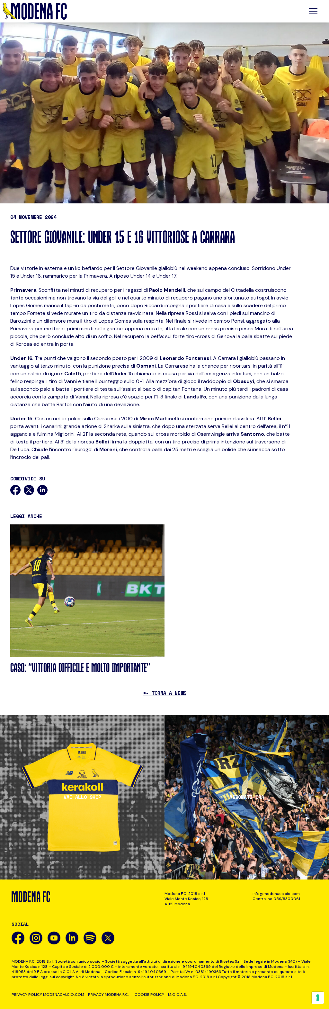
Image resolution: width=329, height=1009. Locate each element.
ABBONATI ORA (246, 797)
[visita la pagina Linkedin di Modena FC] (72, 938)
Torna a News (164, 692)
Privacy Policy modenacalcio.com (48, 994)
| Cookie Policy (148, 994)
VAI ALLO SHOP (82, 797)
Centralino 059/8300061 (276, 898)
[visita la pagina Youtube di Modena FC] (54, 938)
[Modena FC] (35, 11)
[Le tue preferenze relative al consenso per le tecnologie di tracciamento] (318, 998)
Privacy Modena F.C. (108, 994)
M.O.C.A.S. (177, 994)
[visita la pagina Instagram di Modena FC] (36, 938)
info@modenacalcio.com (276, 893)
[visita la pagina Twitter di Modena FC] (108, 938)
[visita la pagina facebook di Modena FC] (18, 938)
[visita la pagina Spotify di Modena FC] (90, 938)
